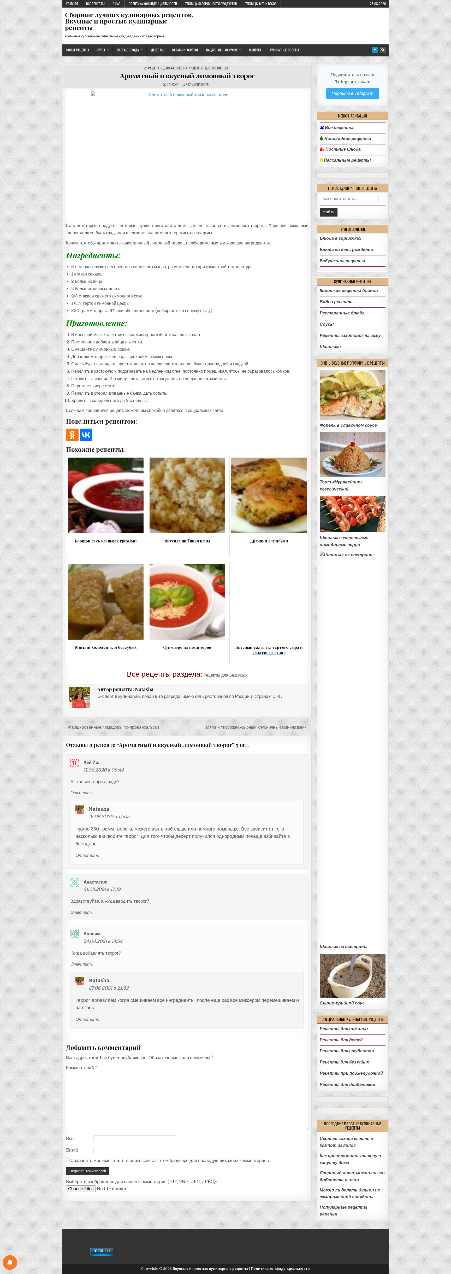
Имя (70, 1138)
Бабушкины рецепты (342, 260)
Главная (72, 3)
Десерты (157, 49)
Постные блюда (342, 149)
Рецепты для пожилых (208, 68)
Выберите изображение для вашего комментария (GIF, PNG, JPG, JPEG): (141, 1181)
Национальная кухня (221, 49)
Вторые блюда (128, 49)
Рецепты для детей (341, 1039)
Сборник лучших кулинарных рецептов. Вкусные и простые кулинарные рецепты (129, 21)
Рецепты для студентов (347, 1050)
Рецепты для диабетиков (347, 1084)
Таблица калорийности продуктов (211, 3)
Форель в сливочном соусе (348, 425)
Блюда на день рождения (346, 249)
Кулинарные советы (284, 49)
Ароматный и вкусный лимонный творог (187, 75)
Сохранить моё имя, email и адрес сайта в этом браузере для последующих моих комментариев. (170, 1160)
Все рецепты (95, 3)
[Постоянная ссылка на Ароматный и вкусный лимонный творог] (187, 155)
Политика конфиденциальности (153, 3)
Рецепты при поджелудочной (351, 1073)
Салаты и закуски (185, 49)
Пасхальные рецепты (347, 160)
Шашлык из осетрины (343, 946)
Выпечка (255, 49)
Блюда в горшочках (340, 238)
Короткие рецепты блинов (349, 290)
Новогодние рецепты (347, 138)
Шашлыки (330, 346)
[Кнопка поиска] (382, 50)
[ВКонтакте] (86, 435)
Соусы (327, 324)
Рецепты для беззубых (167, 68)
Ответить (81, 793)
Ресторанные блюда (342, 313)
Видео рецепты (337, 301)
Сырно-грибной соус (342, 1003)
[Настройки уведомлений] (10, 1262)
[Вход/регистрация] (375, 50)
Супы (101, 49)
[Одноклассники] (72, 435)
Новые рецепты (77, 49)
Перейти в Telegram (352, 93)
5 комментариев (197, 84)
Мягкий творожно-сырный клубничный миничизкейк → (259, 727)
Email (72, 1150)
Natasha (172, 84)
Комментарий (81, 1067)
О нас (117, 3)
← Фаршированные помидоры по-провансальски (111, 727)
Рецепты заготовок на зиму (350, 335)
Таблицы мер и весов (261, 3)
